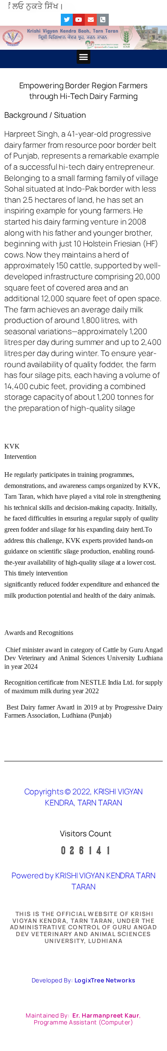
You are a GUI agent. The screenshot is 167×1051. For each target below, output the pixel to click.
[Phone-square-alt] (103, 20)
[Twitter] (67, 20)
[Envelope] (91, 20)
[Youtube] (79, 20)
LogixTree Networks (105, 980)
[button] (84, 57)
